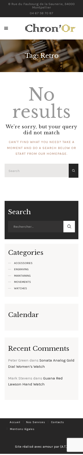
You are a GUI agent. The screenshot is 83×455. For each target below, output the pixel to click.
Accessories (23, 263)
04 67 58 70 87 (41, 13)
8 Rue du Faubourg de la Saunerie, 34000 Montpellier (41, 5)
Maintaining (22, 275)
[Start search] (73, 171)
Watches (20, 288)
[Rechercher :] (35, 226)
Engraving (21, 269)
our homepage (52, 154)
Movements (22, 282)
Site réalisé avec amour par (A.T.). (41, 446)
